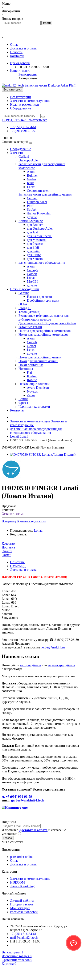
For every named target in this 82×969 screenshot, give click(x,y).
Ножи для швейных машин (38, 361)
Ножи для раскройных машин (40, 357)
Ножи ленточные (31, 365)
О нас (14, 44)
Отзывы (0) (18, 566)
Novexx (32, 391)
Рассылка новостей (24, 912)
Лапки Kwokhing (39, 213)
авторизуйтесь (30, 665)
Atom (30, 171)
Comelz (32, 274)
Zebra (31, 395)
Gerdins (24, 293)
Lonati (31, 278)
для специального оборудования (42, 262)
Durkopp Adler (29, 160)
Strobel (31, 209)
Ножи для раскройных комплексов (44, 334)
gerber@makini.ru (53, 647)
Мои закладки (20, 908)
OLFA (23, 304)
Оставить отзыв (13, 513)
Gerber (31, 179)
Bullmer (32, 175)
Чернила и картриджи (34, 406)
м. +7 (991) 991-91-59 (17, 796)
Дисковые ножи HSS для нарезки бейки (47, 323)
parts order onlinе (21, 857)
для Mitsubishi (36, 240)
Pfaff (30, 206)
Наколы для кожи (39, 296)
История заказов (22, 904)
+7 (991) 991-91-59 (23, 131)
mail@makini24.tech (24, 937)
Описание (17, 562)
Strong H (25, 308)
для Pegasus (35, 243)
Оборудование (20, 108)
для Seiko (33, 251)
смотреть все (38, 120)
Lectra (31, 187)
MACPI (32, 281)
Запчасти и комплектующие (30, 100)
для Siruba (34, 255)
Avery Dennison (38, 387)
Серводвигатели (38, 190)
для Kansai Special (39, 236)
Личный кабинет (22, 900)
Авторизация (28, 78)
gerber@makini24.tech (27, 800)
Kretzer (32, 376)
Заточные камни (30, 327)
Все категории (20, 97)
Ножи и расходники (24, 104)
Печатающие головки (34, 384)
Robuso (32, 380)
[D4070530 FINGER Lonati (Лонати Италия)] (42, 454)
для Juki (32, 232)
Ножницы (26, 368)
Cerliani (24, 156)
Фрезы (23, 403)
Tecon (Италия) (29, 312)
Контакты (17, 56)
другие (32, 217)
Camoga (32, 270)
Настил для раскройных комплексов (45, 331)
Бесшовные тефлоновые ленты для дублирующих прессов (44, 317)
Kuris (30, 183)
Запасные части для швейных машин (45, 194)
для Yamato (35, 259)
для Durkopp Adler (40, 228)
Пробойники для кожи (43, 300)
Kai (29, 372)
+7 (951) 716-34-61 (23, 127)
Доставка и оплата (23, 48)
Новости (16, 52)
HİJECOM (17, 882)
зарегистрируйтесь (61, 665)
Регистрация (28, 74)
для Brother (35, 224)
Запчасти (16, 152)
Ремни (23, 399)
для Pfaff (33, 247)
